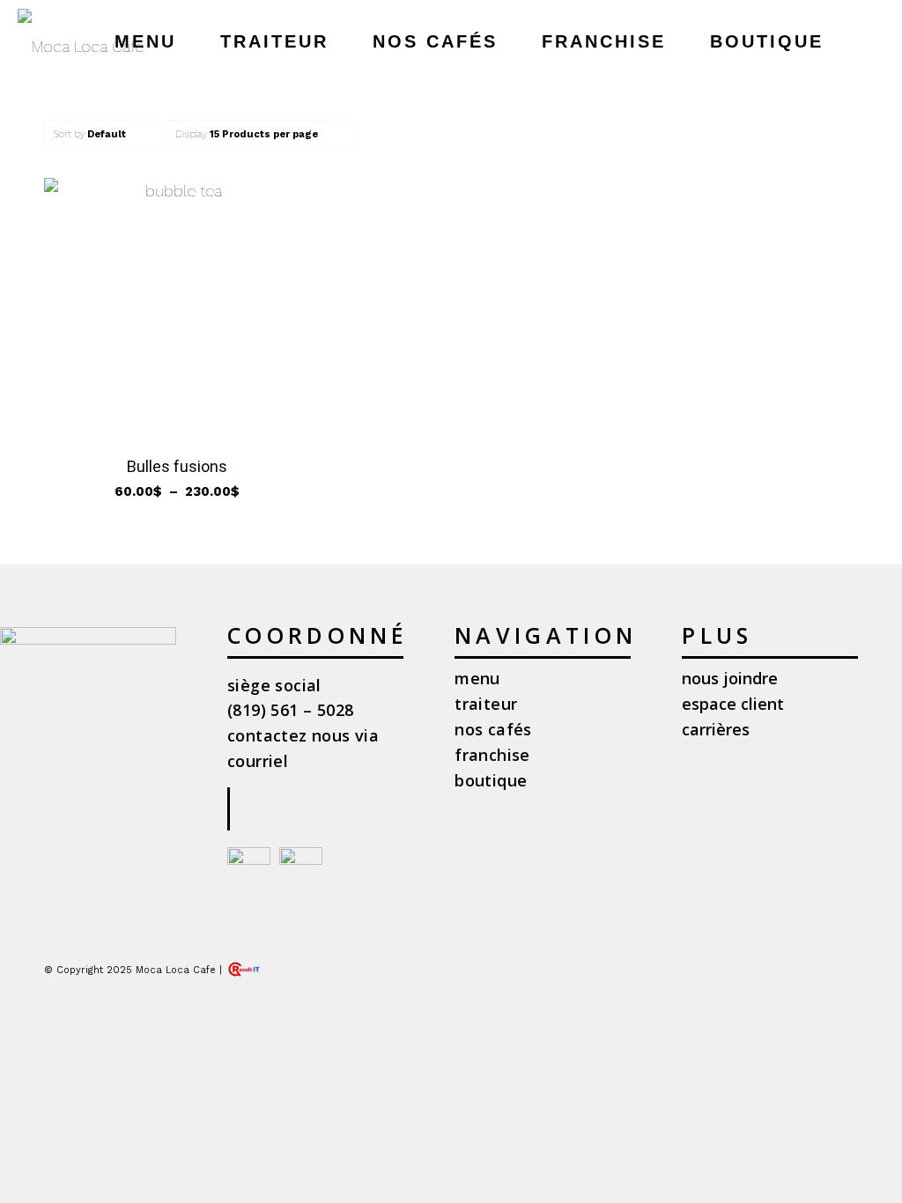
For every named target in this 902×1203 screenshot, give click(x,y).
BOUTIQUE (491, 780)
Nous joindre (730, 678)
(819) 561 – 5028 (290, 709)
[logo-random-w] (81, 46)
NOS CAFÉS (493, 729)
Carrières (716, 729)
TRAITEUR (486, 703)
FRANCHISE (492, 754)
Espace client (733, 703)
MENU (477, 678)
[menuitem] (145, 41)
